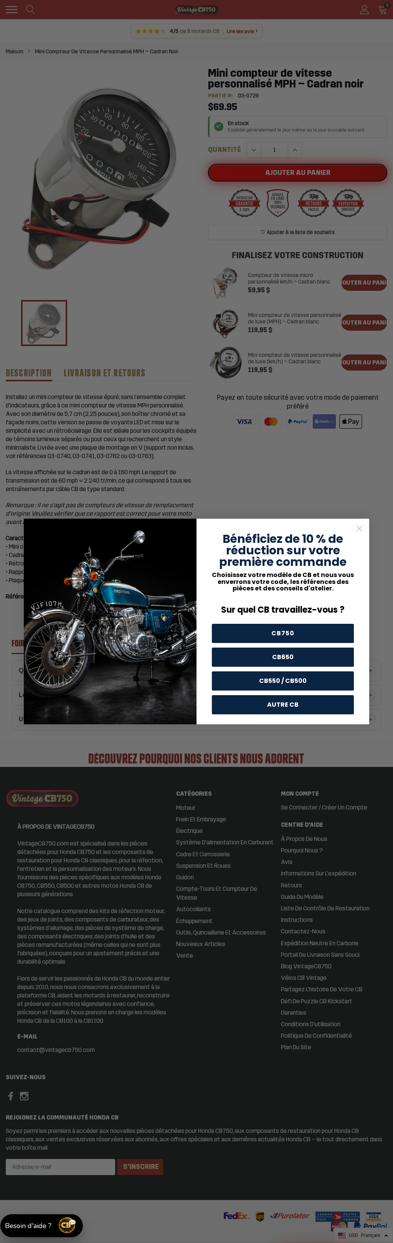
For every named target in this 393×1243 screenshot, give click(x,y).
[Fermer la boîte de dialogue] (359, 528)
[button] (41, 1225)
